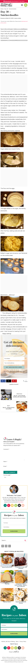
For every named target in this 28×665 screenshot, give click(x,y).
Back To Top (13, 644)
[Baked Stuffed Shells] (7, 565)
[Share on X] (8, 380)
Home (2, 8)
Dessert (16, 384)
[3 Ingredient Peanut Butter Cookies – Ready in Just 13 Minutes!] (20, 582)
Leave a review (17, 18)
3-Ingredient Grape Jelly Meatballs (21, 567)
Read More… (21, 502)
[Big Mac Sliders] (7, 600)
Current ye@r (7, 475)
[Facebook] (5, 505)
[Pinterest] (8, 505)
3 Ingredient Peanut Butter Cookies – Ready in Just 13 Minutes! (21, 585)
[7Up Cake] (7, 582)
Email (5, 466)
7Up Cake (7, 583)
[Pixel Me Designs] (16, 652)
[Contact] (22, 505)
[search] (25, 5)
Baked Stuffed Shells (7, 567)
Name (5, 461)
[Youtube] (19, 505)
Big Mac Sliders (7, 601)
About (17, 641)
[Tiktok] (15, 505)
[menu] (22, 5)
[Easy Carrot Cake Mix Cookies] (20, 600)
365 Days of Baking (10, 5)
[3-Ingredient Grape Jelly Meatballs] (20, 565)
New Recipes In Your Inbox (14, 1)
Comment (6, 449)
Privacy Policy (23, 641)
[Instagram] (12, 505)
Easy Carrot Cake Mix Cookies (21, 602)
